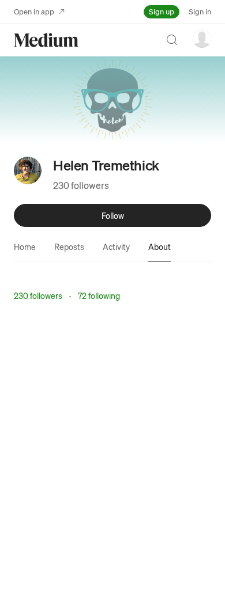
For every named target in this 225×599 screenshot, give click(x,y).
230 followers (81, 185)
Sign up (161, 11)
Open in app (34, 11)
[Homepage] (46, 40)
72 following (99, 295)
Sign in (200, 11)
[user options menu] (202, 38)
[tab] (25, 246)
